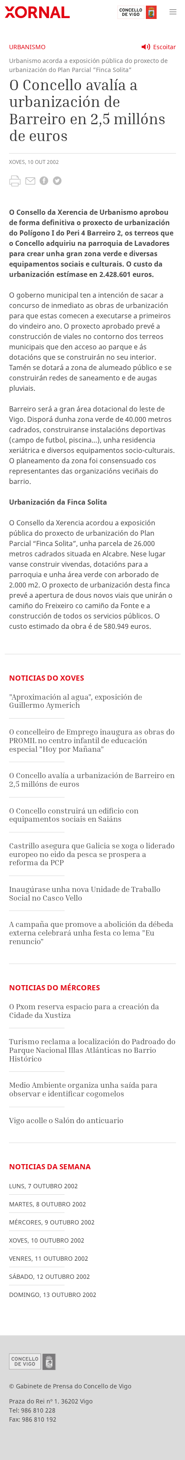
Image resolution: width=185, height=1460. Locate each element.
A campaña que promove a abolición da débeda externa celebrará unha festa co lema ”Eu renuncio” (91, 932)
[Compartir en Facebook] (44, 181)
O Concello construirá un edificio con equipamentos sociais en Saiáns (74, 815)
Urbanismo (27, 47)
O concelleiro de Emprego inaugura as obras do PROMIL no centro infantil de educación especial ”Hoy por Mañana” (92, 740)
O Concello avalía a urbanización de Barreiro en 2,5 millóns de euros (92, 779)
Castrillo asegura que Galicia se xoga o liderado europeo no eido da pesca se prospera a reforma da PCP (92, 854)
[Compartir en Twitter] (57, 181)
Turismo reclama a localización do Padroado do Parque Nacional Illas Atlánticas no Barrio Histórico (92, 1050)
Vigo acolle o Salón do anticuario (66, 1120)
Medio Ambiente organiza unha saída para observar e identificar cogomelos (83, 1089)
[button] (173, 12)
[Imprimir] (15, 182)
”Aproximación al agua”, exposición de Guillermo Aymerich (75, 701)
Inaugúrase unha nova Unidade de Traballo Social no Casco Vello (84, 893)
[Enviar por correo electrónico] (30, 182)
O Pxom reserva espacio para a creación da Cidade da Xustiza (84, 1011)
